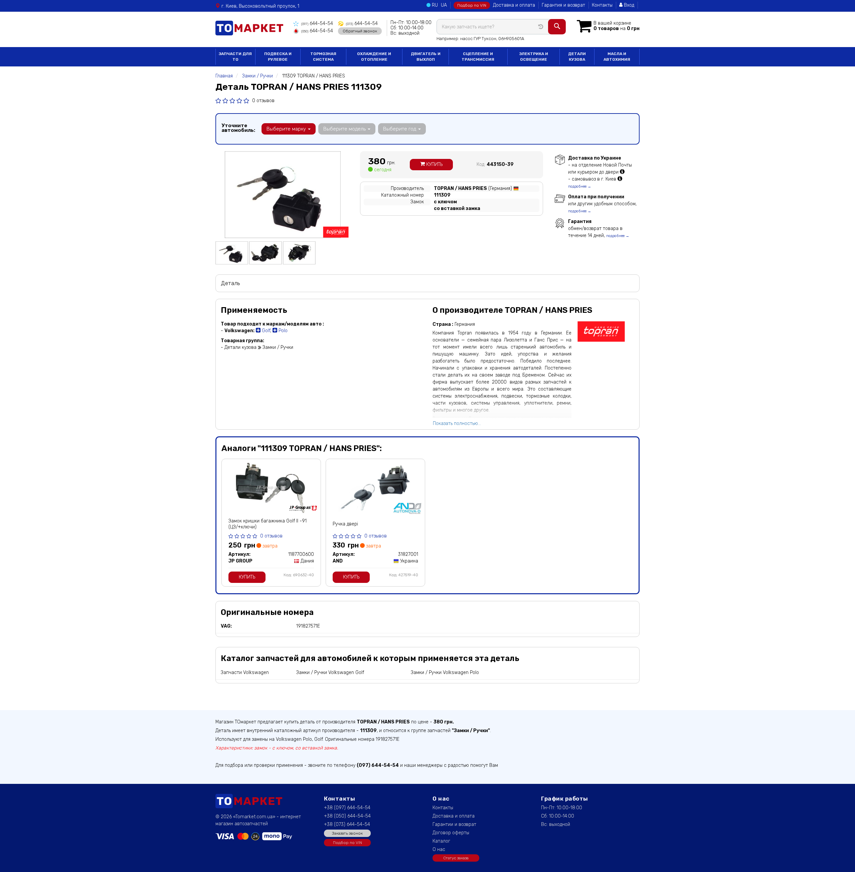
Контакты (602, 5)
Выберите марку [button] (287, 129)
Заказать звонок (347, 833)
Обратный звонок (360, 31)
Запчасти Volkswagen (245, 672)
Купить (434, 164)
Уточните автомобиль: (238, 128)
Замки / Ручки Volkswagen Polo (445, 672)
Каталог (441, 841)
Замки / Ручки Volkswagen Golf (330, 672)
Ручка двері (345, 524)
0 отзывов (263, 100)
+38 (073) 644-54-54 (347, 824)
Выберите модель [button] (345, 129)
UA (444, 5)
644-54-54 (317, 23)
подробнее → (579, 186)
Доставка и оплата (514, 5)
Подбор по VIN (471, 5)
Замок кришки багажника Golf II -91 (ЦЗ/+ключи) (267, 524)
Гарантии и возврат (454, 824)
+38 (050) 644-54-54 (347, 816)
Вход (628, 5)
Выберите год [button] (400, 129)
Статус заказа (456, 858)
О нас (439, 849)
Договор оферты (451, 833)
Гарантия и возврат (563, 5)
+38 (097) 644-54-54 (347, 808)
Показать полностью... (457, 423)
